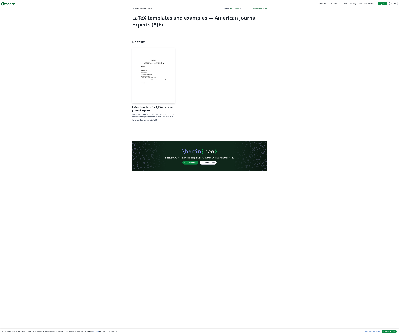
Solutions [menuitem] (333, 3)
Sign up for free (190, 162)
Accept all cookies (389, 331)
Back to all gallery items (142, 8)
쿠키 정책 (96, 331)
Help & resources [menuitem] (366, 3)
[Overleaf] (8, 3)
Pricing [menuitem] (353, 3)
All (231, 8)
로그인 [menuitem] (393, 3)
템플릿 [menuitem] (344, 3)
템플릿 (237, 8)
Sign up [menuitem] (382, 3)
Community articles (259, 8)
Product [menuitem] (322, 3)
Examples (245, 8)
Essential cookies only (372, 331)
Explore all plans (208, 162)
